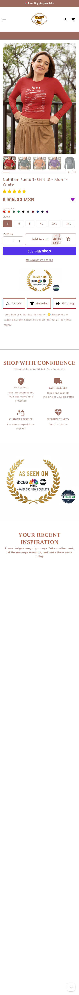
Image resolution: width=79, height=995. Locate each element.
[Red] (4, 212)
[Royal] (38, 212)
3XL (68, 223)
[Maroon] (33, 212)
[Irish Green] (18, 212)
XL (41, 223)
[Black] (23, 212)
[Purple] (47, 212)
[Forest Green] (14, 212)
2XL (54, 223)
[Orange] (9, 212)
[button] (4, 20)
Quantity (8, 233)
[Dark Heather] (28, 212)
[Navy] (42, 212)
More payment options (39, 259)
